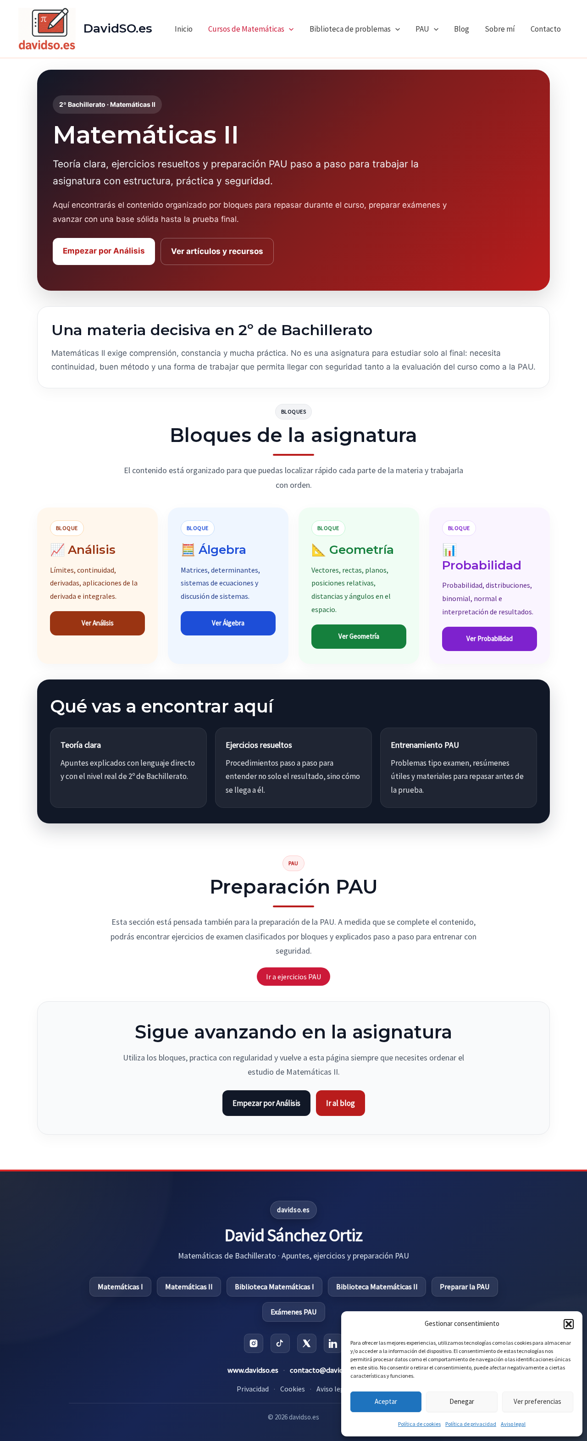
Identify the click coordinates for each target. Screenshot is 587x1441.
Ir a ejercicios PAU (293, 976)
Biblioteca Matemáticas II (377, 1286)
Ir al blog (340, 1103)
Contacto (546, 29)
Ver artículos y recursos (217, 251)
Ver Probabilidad (489, 638)
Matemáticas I (120, 1286)
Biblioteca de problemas (350, 29)
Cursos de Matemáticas (246, 29)
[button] (568, 1324)
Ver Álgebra (228, 622)
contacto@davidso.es (325, 1370)
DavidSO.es (117, 28)
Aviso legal (513, 1423)
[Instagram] (253, 1343)
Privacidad (253, 1388)
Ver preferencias (537, 1401)
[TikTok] (280, 1343)
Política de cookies (419, 1423)
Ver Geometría (358, 636)
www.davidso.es (252, 1370)
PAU (422, 29)
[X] (306, 1343)
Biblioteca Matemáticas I (274, 1286)
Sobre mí (500, 29)
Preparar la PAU (465, 1286)
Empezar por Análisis (104, 250)
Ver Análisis (98, 622)
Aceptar (386, 1401)
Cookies (292, 1388)
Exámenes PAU (294, 1311)
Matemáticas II (189, 1286)
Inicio (184, 29)
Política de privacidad (470, 1423)
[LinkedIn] (333, 1343)
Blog (461, 29)
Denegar (461, 1401)
